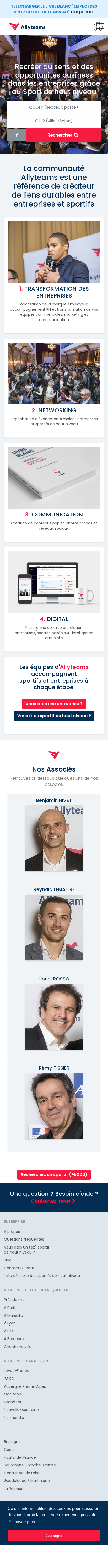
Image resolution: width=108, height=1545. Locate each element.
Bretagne (12, 1441)
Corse (9, 1449)
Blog (8, 1260)
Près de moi (14, 1299)
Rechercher (60, 135)
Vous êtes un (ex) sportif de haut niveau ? (27, 1250)
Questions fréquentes (24, 1239)
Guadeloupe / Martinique (27, 1480)
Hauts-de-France (20, 1457)
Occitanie (13, 1394)
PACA (9, 1378)
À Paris (10, 1307)
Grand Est (12, 1402)
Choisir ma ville (17, 1346)
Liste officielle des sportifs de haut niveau (42, 1275)
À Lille (9, 1331)
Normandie (14, 1417)
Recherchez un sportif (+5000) (54, 1174)
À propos (12, 1231)
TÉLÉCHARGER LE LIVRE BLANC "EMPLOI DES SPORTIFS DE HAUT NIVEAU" (54, 9)
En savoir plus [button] (21, 1522)
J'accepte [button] (54, 1535)
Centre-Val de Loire (22, 1473)
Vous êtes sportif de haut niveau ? (54, 716)
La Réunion (14, 1488)
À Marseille (13, 1315)
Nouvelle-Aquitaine (21, 1409)
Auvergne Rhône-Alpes (25, 1386)
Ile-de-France (16, 1370)
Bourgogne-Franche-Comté (30, 1465)
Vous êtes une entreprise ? (54, 704)
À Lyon (10, 1323)
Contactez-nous (51, 1201)
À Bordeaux (14, 1338)
